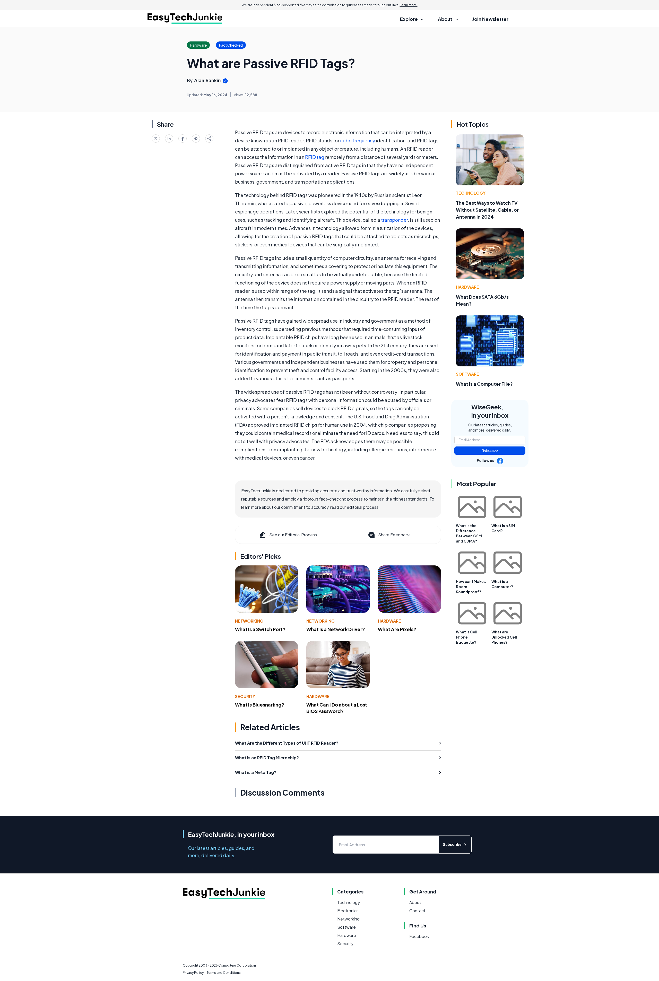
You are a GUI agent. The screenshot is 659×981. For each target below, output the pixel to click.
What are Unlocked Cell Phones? (504, 637)
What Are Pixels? (397, 629)
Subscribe (490, 450)
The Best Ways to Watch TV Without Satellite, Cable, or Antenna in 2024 (487, 210)
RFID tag (314, 157)
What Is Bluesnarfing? (259, 705)
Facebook (419, 936)
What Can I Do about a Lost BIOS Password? (336, 708)
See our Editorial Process (293, 534)
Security (245, 696)
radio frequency (357, 140)
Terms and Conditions (224, 973)
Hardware (389, 621)
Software (467, 374)
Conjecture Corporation (237, 965)
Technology (470, 193)
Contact (417, 910)
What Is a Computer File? (484, 384)
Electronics (348, 910)
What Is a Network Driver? (335, 629)
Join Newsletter (490, 19)
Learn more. (409, 5)
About (415, 902)
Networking (249, 621)
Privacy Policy (193, 973)
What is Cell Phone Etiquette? (466, 637)
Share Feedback (394, 534)
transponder (394, 220)
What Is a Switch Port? (260, 629)
